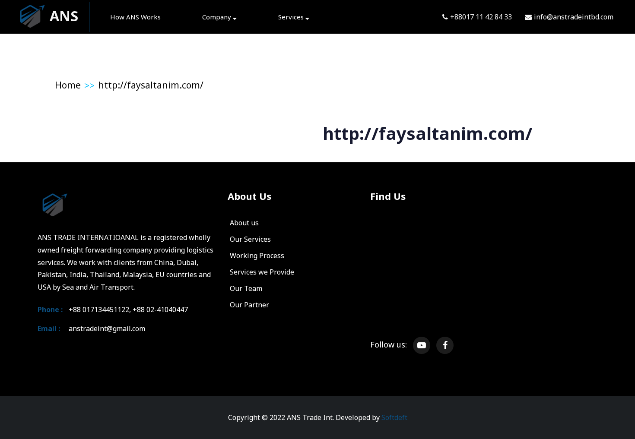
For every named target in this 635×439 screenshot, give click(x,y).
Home (68, 85)
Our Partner (249, 305)
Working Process (257, 255)
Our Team (246, 288)
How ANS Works (135, 17)
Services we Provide (262, 272)
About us (244, 222)
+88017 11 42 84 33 (481, 17)
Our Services (250, 239)
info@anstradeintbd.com (573, 17)
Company (217, 17)
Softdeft (394, 417)
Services (291, 17)
